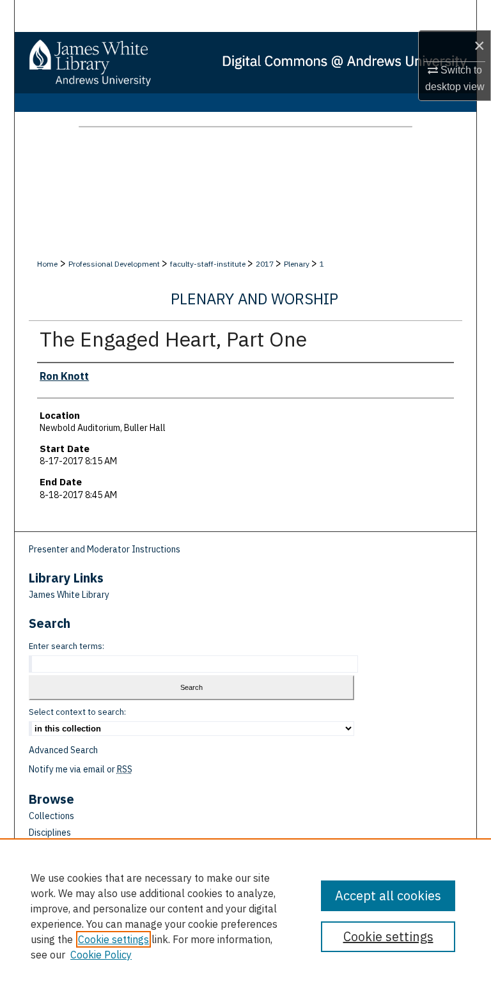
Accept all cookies (388, 895)
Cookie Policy (101, 954)
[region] (245, 915)
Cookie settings (113, 939)
